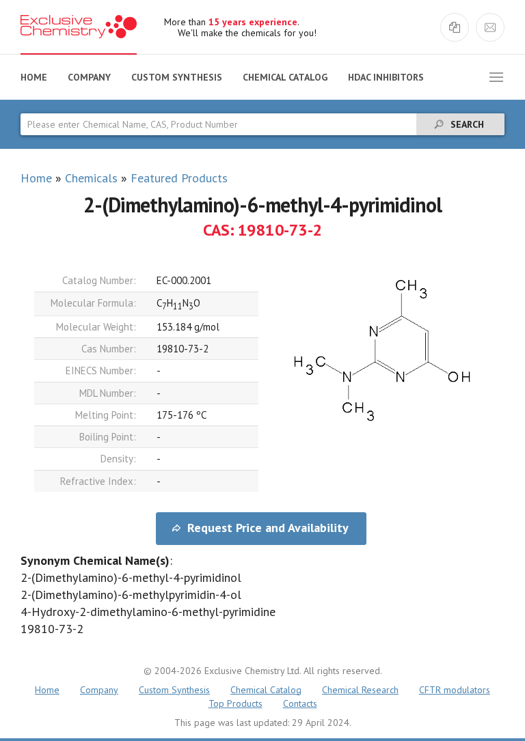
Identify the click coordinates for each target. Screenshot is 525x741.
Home (34, 77)
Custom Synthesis (176, 77)
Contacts (300, 703)
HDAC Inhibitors (386, 77)
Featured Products (179, 178)
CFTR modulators (454, 689)
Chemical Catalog (285, 77)
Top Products (235, 703)
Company (89, 77)
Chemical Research (360, 689)
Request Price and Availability (268, 527)
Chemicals (91, 178)
